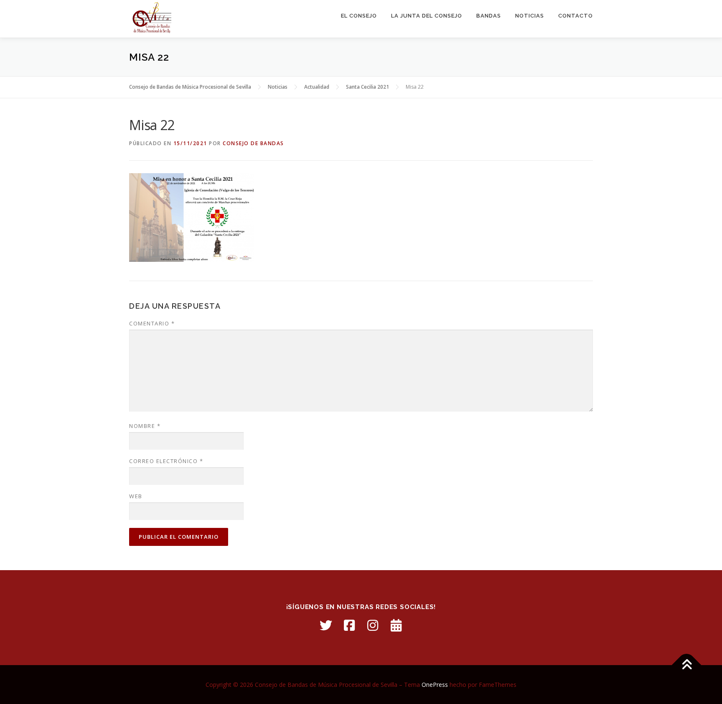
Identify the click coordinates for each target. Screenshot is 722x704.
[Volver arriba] (687, 665)
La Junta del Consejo (426, 16)
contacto (575, 16)
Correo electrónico (166, 461)
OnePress (435, 685)
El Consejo (359, 16)
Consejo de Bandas (253, 143)
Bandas (488, 16)
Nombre (144, 426)
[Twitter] (326, 625)
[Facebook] (349, 625)
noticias (529, 16)
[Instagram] (372, 625)
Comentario (152, 323)
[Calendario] (396, 625)
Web (135, 496)
